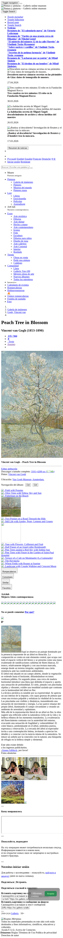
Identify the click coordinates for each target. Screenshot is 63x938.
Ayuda (4, 930)
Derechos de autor (10, 935)
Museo (14, 174)
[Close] (2, 806)
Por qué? (29, 612)
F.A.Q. (11, 930)
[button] (15, 17)
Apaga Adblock (9, 750)
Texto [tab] (11, 341)
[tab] (12, 336)
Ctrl (28, 485)
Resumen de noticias (18, 148)
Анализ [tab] (11, 344)
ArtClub (18, 208)
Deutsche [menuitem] (46, 159)
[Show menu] (21, 3)
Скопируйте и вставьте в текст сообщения (23, 904)
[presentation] (34, 347)
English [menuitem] (20, 159)
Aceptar (50, 894)
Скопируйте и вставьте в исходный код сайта (24, 896)
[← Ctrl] (27, 521)
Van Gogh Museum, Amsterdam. (28, 479)
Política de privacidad (46, 932)
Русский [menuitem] (11, 159)
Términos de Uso (27, 932)
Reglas (15, 932)
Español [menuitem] (28, 159)
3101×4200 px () (42, 471)
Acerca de (20, 930)
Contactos (30, 930)
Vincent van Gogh (17, 474)
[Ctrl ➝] (22, 544)
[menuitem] (53, 159)
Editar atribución (9, 468)
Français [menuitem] (37, 159)
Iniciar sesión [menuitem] (13, 162)
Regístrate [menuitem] (25, 162)
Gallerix (15, 913)
